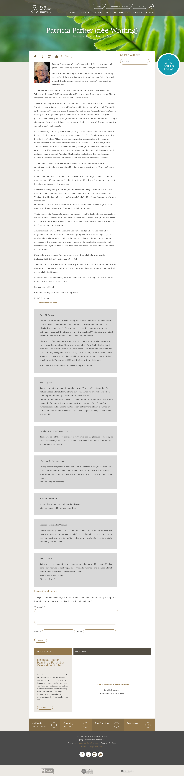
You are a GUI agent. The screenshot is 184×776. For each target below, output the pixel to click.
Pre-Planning (124, 12)
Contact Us (139, 6)
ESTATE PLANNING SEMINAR (169, 66)
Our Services (84, 12)
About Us (150, 12)
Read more (45, 707)
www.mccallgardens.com (45, 302)
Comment (39, 607)
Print (67, 56)
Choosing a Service (68, 725)
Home (72, 12)
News (98, 6)
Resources (137, 12)
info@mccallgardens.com (92, 747)
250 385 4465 (80, 743)
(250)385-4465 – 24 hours (118, 6)
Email (78, 631)
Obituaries (97, 12)
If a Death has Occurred (39, 725)
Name (37, 631)
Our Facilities (110, 12)
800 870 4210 (93, 743)
